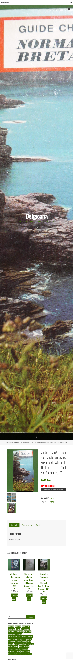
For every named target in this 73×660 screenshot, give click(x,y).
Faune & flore (16, 639)
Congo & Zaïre (27, 631)
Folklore (22, 639)
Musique (16, 646)
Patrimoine (10, 649)
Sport (20, 654)
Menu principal (5, 3)
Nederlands (26, 646)
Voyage (52, 501)
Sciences (10, 654)
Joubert (29, 641)
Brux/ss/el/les (20, 631)
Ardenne (24, 626)
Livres (13, 442)
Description (14, 524)
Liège (25, 644)
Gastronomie (28, 639)
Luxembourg (31, 644)
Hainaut (19, 641)
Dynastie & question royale (14, 636)
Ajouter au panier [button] (15, 597)
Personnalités (18, 649)
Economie (24, 636)
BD (22, 629)
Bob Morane (26, 629)
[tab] (14, 525)
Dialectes (19, 634)
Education (30, 636)
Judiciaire (10, 644)
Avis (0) (38, 524)
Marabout (10, 646)
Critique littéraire (12, 634)
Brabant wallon (11, 631)
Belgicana (36, 215)
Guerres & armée (12, 641)
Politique (18, 651)
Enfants (10, 639)
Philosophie (25, 649)
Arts (28, 626)
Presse (23, 651)
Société (15, 654)
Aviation (18, 629)
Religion (28, 651)
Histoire (24, 641)
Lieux (15, 644)
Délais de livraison (27, 524)
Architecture (18, 626)
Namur (20, 646)
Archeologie (11, 626)
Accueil (8, 442)
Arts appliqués (11, 629)
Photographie (11, 651)
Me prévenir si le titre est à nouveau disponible (53, 489)
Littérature (20, 644)
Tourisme (25, 654)
